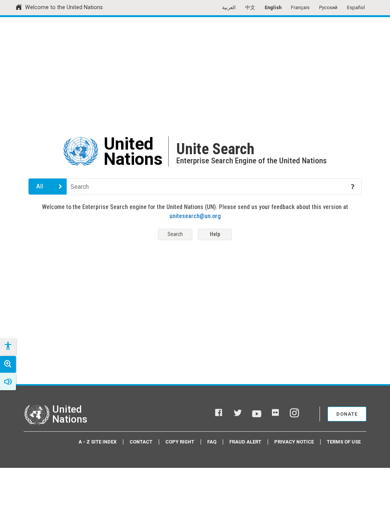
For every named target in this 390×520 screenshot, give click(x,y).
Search (175, 234)
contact (140, 442)
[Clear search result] (342, 186)
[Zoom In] (8, 364)
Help (215, 234)
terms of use (344, 442)
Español (356, 7)
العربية (229, 7)
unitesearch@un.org (195, 216)
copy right (179, 442)
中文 (250, 7)
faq (211, 442)
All (39, 186)
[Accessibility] (7, 346)
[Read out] (8, 381)
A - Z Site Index (97, 442)
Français (300, 7)
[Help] (353, 186)
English (273, 7)
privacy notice (294, 442)
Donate (347, 414)
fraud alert (245, 442)
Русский (328, 7)
